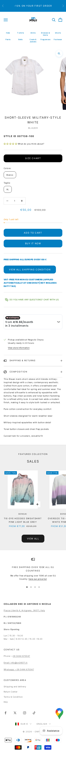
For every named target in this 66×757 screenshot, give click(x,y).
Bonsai (23, 514)
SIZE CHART (33, 158)
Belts (20, 39)
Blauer (33, 128)
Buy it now (33, 243)
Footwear (58, 39)
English (42, 724)
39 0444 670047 (21, 656)
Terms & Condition (13, 697)
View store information (19, 347)
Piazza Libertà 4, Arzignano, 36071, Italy (24, 610)
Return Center (11, 691)
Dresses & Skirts (45, 34)
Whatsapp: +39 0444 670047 (19, 669)
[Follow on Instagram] (24, 713)
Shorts (58, 33)
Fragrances (45, 39)
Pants (8, 39)
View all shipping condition (30, 269)
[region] (33, 569)
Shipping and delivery (15, 686)
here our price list (38, 579)
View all (33, 538)
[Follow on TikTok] (34, 713)
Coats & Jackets (33, 40)
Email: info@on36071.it (15, 662)
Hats (8, 33)
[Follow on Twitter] (15, 713)
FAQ (6, 702)
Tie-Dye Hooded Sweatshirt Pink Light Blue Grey (23, 520)
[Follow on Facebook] (5, 713)
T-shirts (20, 33)
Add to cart (33, 232)
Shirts (33, 33)
